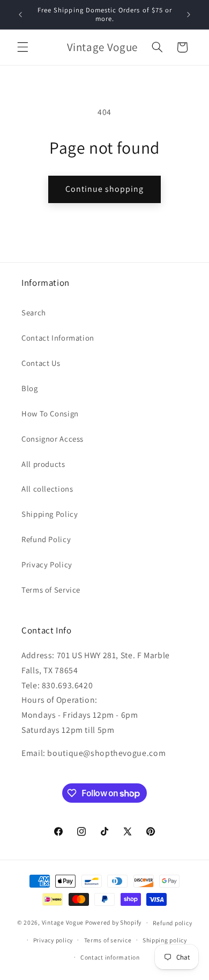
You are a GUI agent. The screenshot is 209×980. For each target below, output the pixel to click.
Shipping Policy (49, 514)
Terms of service (108, 940)
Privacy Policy (46, 564)
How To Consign (50, 413)
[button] (22, 47)
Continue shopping (104, 188)
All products (43, 464)
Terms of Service (50, 590)
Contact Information (57, 338)
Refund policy (172, 923)
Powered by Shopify (113, 922)
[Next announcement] (188, 14)
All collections (47, 489)
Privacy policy (53, 940)
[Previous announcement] (20, 14)
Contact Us (40, 363)
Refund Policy (46, 539)
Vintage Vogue (63, 922)
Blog (29, 388)
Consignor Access (52, 439)
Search (33, 312)
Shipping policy (165, 940)
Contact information (110, 957)
